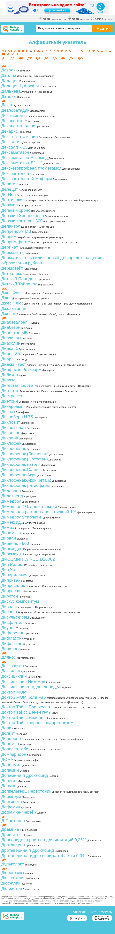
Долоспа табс (14, 749)
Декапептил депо (18, 126)
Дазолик (9, 70)
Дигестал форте (17, 385)
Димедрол (11, 501)
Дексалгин (11, 141)
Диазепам (11, 338)
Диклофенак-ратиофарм (25, 485)
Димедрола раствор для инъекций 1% (38, 511)
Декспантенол (15, 173)
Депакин (9, 205)
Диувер (8, 627)
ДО (55, 58)
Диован (8, 538)
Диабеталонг (14, 322)
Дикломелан (13, 427)
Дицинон (10, 648)
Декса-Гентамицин (19, 136)
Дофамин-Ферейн (19, 812)
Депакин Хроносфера (22, 215)
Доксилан (10, 671)
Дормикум (11, 796)
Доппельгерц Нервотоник (26, 791)
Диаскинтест (13, 364)
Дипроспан (12, 590)
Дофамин (10, 807)
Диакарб (9, 348)
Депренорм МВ (16, 231)
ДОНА (7, 759)
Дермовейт (12, 268)
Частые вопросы (101, 912)
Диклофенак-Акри (19, 475)
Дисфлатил (12, 622)
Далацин (10, 80)
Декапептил (13, 120)
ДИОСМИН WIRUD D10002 (28, 559)
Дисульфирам (15, 617)
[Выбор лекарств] (12, 29)
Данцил (8, 96)
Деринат (9, 247)
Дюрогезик (11, 872)
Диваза (8, 380)
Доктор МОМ (14, 692)
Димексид (11, 522)
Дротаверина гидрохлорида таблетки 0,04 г (44, 855)
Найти (102, 28)
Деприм (9, 236)
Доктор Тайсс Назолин (23, 717)
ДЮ (80, 58)
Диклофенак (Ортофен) (24, 459)
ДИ (38, 58)
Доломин (10, 743)
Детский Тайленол (19, 284)
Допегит (9, 780)
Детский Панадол (18, 278)
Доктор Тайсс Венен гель (26, 712)
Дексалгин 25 (14, 147)
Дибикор (9, 374)
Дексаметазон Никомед (24, 157)
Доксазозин (12, 665)
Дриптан (9, 834)
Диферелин (12, 633)
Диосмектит (13, 554)
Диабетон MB (14, 332)
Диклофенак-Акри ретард (26, 480)
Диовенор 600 (15, 543)
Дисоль (8, 606)
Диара (7, 359)
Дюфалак (10, 883)
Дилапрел (11, 490)
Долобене (11, 738)
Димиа (7, 527)
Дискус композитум (20, 601)
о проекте (79, 912)
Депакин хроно (16, 210)
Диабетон (10, 327)
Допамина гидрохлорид (24, 775)
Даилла (8, 75)
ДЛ (46, 58)
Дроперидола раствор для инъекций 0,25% (44, 839)
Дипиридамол (15, 575)
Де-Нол (8, 194)
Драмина (10, 829)
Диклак (8, 411)
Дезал (7, 105)
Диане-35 (10, 353)
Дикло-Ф (9, 438)
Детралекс (11, 273)
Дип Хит (9, 569)
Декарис (9, 131)
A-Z (10, 50)
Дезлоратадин (15, 110)
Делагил (9, 184)
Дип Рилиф (12, 564)
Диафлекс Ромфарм (21, 369)
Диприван (11, 580)
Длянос (8, 657)
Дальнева (11, 91)
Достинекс (11, 801)
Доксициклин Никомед (23, 681)
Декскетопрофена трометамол (31, 168)
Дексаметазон (15, 152)
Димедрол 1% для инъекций (29, 506)
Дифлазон (11, 638)
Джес (6, 297)
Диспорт (9, 611)
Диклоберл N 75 (17, 417)
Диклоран (10, 432)
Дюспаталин (13, 877)
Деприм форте (15, 241)
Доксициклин (14, 676)
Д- (3, 58)
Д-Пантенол (13, 820)
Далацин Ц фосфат (20, 86)
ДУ (71, 58)
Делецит (9, 189)
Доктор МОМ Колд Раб (23, 697)
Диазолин (10, 343)
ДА (12, 58)
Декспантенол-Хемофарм (26, 178)
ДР (63, 58)
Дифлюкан (11, 643)
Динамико (11, 533)
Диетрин (9, 401)
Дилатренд (12, 496)
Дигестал (10, 390)
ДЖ (29, 58)
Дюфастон (11, 888)
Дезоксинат (12, 115)
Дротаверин (13, 845)
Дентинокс (11, 199)
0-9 (4, 50)
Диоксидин (12, 548)
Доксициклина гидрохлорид (28, 686)
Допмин (9, 785)
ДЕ (21, 58)
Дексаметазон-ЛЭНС (22, 163)
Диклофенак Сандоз (21, 469)
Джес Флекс (13, 292)
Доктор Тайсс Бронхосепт (26, 707)
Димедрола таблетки (21, 517)
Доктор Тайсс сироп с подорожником (37, 722)
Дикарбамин (13, 406)
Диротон (9, 596)
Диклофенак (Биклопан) (25, 454)
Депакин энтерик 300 (22, 220)
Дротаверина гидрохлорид (27, 850)
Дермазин (11, 252)
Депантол (10, 226)
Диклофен (11, 443)
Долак (7, 728)
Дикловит (10, 422)
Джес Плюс (12, 303)
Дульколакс (12, 864)
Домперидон (13, 754)
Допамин (10, 770)
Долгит (8, 733)
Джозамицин (13, 308)
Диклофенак (13, 448)
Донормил (11, 764)
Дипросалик (13, 585)
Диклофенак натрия (21, 464)
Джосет (8, 313)
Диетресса (11, 395)
